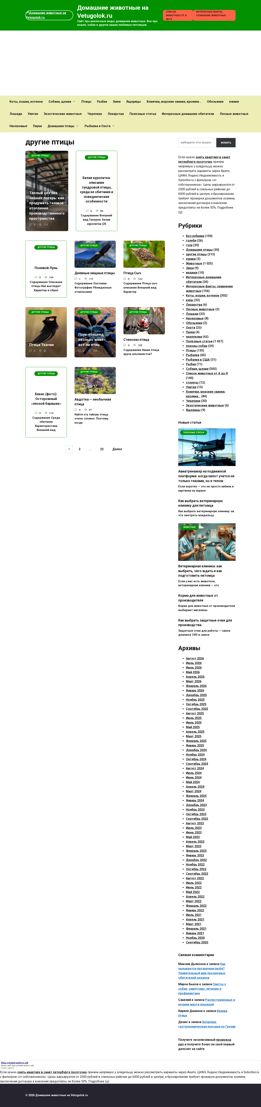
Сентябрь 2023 (197, 819)
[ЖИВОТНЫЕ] (207, 558)
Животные (194, 263)
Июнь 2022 (194, 887)
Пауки (37, 126)
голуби (191, 240)
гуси (189, 245)
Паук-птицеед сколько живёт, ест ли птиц (92, 339)
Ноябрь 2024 (195, 754)
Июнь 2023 (194, 832)
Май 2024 (193, 782)
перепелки (194, 337)
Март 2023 (193, 846)
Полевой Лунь (46, 268)
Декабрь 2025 (196, 695)
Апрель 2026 (195, 677)
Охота (190, 327)
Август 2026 (195, 658)
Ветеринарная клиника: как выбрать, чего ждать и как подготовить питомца (200, 570)
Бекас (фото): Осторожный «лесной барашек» (46, 398)
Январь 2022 (195, 910)
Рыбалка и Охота (97, 126)
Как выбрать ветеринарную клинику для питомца (200, 503)
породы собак (196, 346)
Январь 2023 (195, 855)
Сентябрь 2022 (197, 874)
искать (226, 142)
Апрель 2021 (195, 919)
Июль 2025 (194, 718)
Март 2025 (193, 736)
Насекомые (18, 126)
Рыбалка (192, 355)
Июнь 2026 (194, 667)
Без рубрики (195, 236)
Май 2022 (193, 892)
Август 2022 (195, 878)
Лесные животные (234, 114)
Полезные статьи (143, 114)
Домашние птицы (61, 126)
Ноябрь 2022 (195, 864)
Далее (117, 449)
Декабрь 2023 (196, 805)
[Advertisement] (130, 63)
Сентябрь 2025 (197, 709)
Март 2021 (193, 924)
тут (180, 212)
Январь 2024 (195, 800)
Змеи (117, 101)
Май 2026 (193, 672)
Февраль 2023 (196, 851)
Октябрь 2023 (196, 814)
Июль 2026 (194, 663)
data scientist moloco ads (23, 1065)
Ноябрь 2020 (195, 938)
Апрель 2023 (195, 841)
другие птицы (196, 254)
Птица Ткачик (41, 345)
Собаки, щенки (60, 101)
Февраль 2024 (196, 796)
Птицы (86, 101)
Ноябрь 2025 (195, 699)
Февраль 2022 (196, 906)
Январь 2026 (195, 690)
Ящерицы (133, 101)
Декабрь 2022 (196, 860)
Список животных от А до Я (176, 15)
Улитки (33, 114)
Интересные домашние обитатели (188, 114)
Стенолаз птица (136, 340)
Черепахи (95, 114)
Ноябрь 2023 (195, 809)
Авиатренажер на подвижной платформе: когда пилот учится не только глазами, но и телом (206, 476)
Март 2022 (193, 901)
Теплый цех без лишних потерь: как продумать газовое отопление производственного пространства (46, 206)
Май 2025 (193, 727)
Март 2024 (193, 791)
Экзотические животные (63, 114)
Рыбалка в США (198, 359)
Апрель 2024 (195, 787)
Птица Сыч (132, 273)
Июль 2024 (194, 773)
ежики (234, 101)
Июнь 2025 (194, 722)
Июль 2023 (194, 828)
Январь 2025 (195, 745)
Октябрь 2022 (196, 869)
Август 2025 (195, 713)
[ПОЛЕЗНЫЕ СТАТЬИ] (207, 463)
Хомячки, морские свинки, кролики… (174, 101)
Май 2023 (193, 837)
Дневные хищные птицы (95, 273)
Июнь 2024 (194, 777)
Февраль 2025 (196, 741)
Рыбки (102, 101)
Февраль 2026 (196, 686)
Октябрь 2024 (196, 759)
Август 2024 (195, 768)
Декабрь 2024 (196, 750)
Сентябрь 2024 (197, 764)
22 (102, 449)
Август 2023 (195, 823)
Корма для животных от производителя (198, 598)
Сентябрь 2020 (197, 942)
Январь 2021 (195, 933)
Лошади (16, 114)
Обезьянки (215, 101)
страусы (192, 382)
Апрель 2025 (195, 732)
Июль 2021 (194, 915)
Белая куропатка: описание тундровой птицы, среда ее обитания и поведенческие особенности (96, 189)
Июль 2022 (194, 883)
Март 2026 (193, 681)
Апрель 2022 (195, 896)
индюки (191, 272)
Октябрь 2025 (196, 704)
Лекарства (116, 114)
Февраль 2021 (196, 928)
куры (189, 300)
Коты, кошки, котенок (26, 101)
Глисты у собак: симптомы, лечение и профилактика (202, 988)
